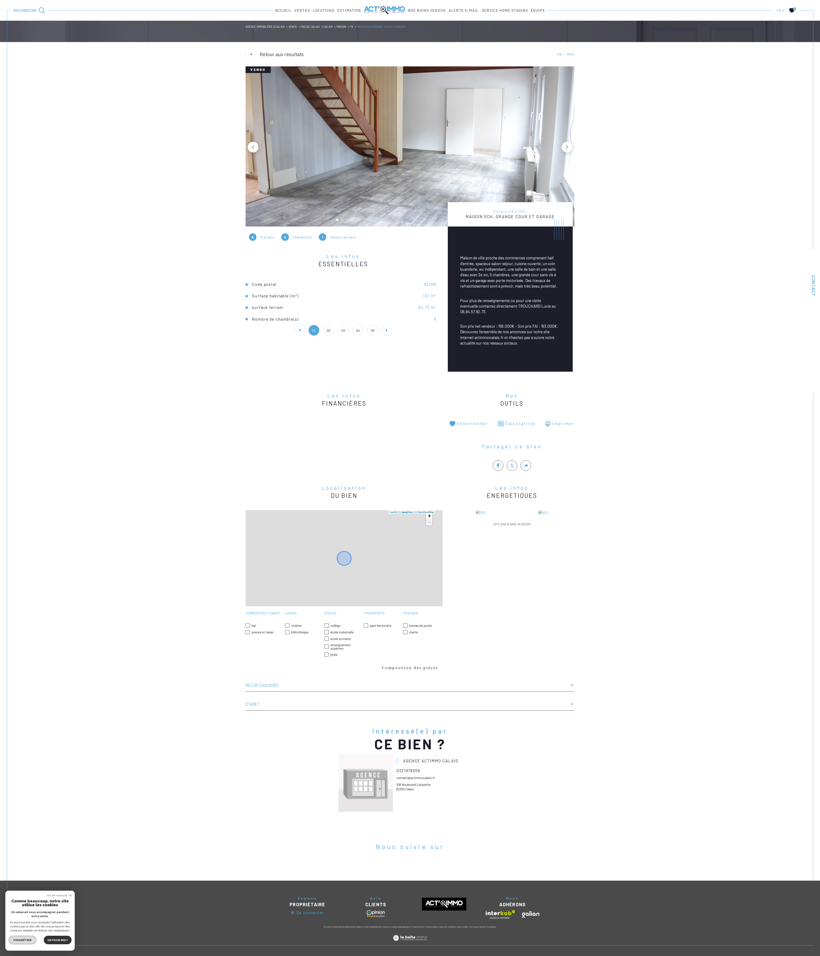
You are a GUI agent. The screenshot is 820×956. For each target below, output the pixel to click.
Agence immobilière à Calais (265, 26)
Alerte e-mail (464, 10)
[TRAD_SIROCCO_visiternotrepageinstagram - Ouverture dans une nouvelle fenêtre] (424, 865)
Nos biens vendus (427, 10)
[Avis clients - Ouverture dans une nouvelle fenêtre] (376, 913)
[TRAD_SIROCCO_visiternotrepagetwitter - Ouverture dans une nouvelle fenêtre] (410, 865)
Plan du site (418, 927)
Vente (292, 26)
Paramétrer (22, 940)
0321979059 (408, 770)
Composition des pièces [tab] (410, 667)
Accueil (283, 10)
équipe (538, 10)
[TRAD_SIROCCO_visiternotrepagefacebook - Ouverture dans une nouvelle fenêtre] (396, 865)
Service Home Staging (505, 10)
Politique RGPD (477, 927)
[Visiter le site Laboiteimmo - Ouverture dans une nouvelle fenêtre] (410, 943)
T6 (351, 26)
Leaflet (393, 512)
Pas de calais (310, 26)
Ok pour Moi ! (57, 940)
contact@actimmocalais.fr (415, 778)
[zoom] (410, 225)
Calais (328, 26)
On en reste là (57, 895)
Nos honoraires (401, 927)
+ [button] (429, 516)
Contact (813, 285)
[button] (567, 147)
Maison (341, 26)
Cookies (491, 927)
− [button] (429, 522)
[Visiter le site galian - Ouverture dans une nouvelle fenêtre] (530, 914)
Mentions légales (436, 927)
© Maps (406, 512)
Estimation (349, 10)
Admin (451, 927)
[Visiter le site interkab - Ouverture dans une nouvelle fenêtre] (500, 914)
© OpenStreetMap (424, 512)
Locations (323, 10)
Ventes (302, 10)
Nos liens (462, 927)
